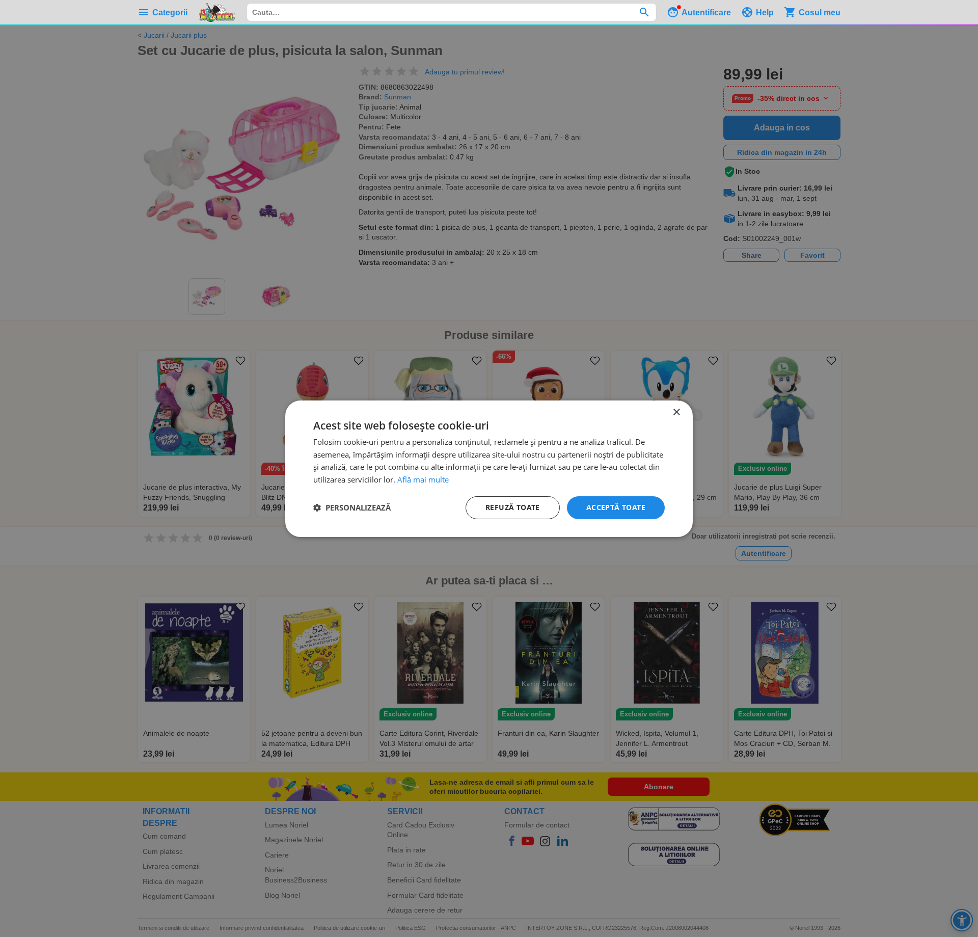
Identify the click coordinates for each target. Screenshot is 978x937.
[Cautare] (644, 12)
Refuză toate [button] (512, 507)
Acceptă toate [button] (615, 507)
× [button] (676, 412)
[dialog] (489, 468)
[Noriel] (217, 12)
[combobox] (452, 12)
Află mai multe (423, 479)
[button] (352, 507)
